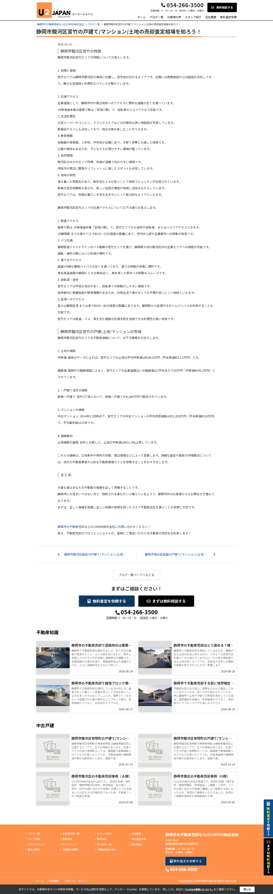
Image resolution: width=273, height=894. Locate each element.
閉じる (247, 889)
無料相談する (224, 7)
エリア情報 (34, 839)
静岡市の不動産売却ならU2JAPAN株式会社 (202, 834)
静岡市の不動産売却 (71, 526)
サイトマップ (69, 844)
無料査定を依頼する (109, 601)
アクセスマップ (36, 844)
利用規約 (54, 881)
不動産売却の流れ (106, 849)
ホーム (141, 17)
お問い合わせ (127, 526)
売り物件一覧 (104, 844)
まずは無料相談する (169, 601)
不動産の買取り (70, 849)
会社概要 (210, 17)
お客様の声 (174, 17)
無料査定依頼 (228, 17)
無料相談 (102, 839)
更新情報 (67, 839)
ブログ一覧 (156, 17)
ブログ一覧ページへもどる (136, 574)
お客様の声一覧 (70, 833)
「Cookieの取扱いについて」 (198, 889)
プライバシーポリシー (76, 881)
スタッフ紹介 (193, 17)
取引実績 (136, 844)
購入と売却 (34, 849)
